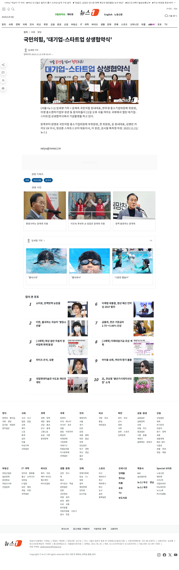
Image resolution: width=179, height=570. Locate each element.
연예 (81, 468)
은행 (139, 425)
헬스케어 (44, 480)
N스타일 (82, 494)
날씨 (23, 438)
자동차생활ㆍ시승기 (68, 511)
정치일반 (6, 428)
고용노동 (44, 432)
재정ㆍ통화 (45, 421)
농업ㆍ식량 (45, 435)
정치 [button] (26, 32)
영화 (81, 480)
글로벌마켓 (141, 477)
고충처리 (114, 529)
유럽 (62, 428)
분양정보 (6, 480)
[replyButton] (3, 72)
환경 (23, 435)
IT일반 (24, 483)
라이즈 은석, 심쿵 (45, 359)
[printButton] (3, 88)
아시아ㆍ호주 (65, 425)
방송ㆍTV (83, 477)
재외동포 (102, 425)
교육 (23, 425)
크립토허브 (60, 14)
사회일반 (25, 449)
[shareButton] (3, 65)
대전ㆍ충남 (84, 438)
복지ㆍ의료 (45, 473)
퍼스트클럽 (161, 494)
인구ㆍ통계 (45, 428)
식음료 (159, 445)
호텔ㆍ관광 (161, 449)
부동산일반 (6, 473)
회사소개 (65, 529)
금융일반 (141, 418)
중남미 (63, 435)
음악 (81, 483)
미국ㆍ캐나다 (65, 421)
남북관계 (121, 435)
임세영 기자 (33, 50)
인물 (23, 442)
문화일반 (63, 487)
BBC (139, 473)
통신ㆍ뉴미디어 (28, 477)
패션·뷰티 (161, 442)
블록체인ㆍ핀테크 (144, 442)
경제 (43, 413)
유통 (158, 435)
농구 (100, 490)
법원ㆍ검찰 (26, 421)
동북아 (63, 418)
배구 (100, 487)
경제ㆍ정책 (45, 418)
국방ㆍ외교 (103, 418)
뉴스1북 (160, 490)
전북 (81, 442)
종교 (62, 480)
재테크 (140, 438)
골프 (100, 494)
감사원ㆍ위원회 (8, 425)
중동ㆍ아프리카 (66, 432)
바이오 (44, 468)
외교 (101, 413)
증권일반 (141, 432)
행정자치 (83, 418)
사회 (24, 413)
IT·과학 (25, 468)
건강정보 (63, 494)
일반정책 (6, 477)
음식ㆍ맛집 (64, 514)
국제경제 (63, 438)
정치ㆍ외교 (122, 418)
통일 (100, 421)
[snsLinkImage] (159, 554)
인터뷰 (82, 490)
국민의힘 (37, 180)
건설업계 (6, 487)
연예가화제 (84, 473)
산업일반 (160, 418)
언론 (62, 490)
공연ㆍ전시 (64, 473)
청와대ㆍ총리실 (8, 418)
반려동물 (63, 507)
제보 (175, 9)
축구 (100, 480)
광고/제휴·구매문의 (81, 529)
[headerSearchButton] (12, 9)
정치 (4, 413)
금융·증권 (142, 413)
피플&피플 (64, 449)
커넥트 (169, 9)
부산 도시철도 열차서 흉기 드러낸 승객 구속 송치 (39, 2)
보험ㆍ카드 (142, 428)
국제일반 (63, 456)
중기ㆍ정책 (161, 432)
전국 (81, 413)
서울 (81, 421)
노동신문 (118, 14)
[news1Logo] (13, 543)
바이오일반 (45, 483)
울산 (81, 456)
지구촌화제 (64, 452)
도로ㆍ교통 (64, 504)
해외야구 (102, 477)
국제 (62, 413)
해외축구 (102, 483)
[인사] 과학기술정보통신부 (129, 2)
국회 (27, 180)
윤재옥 (48, 180)
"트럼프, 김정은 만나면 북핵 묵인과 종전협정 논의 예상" (89, 2)
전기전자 (160, 425)
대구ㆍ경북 (84, 449)
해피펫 (70, 14)
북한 (120, 413)
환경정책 (44, 438)
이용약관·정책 (100, 529)
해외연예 (83, 487)
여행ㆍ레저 (64, 497)
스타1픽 (160, 480)
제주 (81, 459)
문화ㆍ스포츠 (123, 432)
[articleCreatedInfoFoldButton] (52, 54)
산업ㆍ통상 (45, 425)
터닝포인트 (161, 487)
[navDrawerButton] (4, 9)
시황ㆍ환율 (142, 435)
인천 (81, 428)
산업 (159, 413)
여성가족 (25, 445)
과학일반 (25, 494)
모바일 (24, 480)
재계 (158, 421)
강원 (81, 432)
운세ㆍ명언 (64, 501)
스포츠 (102, 468)
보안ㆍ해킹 (26, 487)
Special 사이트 (164, 468)
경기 (81, 425)
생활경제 (160, 438)
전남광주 (83, 445)
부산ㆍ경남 (84, 452)
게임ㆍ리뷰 (26, 490)
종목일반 (102, 497)
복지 (23, 428)
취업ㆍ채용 (161, 452)
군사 (120, 421)
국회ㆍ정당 (6, 421)
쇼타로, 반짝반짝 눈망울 (48, 303)
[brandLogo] (89, 12)
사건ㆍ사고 (26, 418)
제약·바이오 (46, 477)
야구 (100, 473)
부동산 (5, 468)
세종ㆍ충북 (84, 435)
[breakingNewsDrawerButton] (8, 9)
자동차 (159, 428)
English (108, 14)
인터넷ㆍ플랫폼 (28, 473)
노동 (23, 432)
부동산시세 (6, 483)
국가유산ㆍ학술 (66, 483)
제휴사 (140, 468)
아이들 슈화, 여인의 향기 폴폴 (117, 359)
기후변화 (63, 442)
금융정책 (141, 421)
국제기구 (63, 445)
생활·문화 (65, 468)
